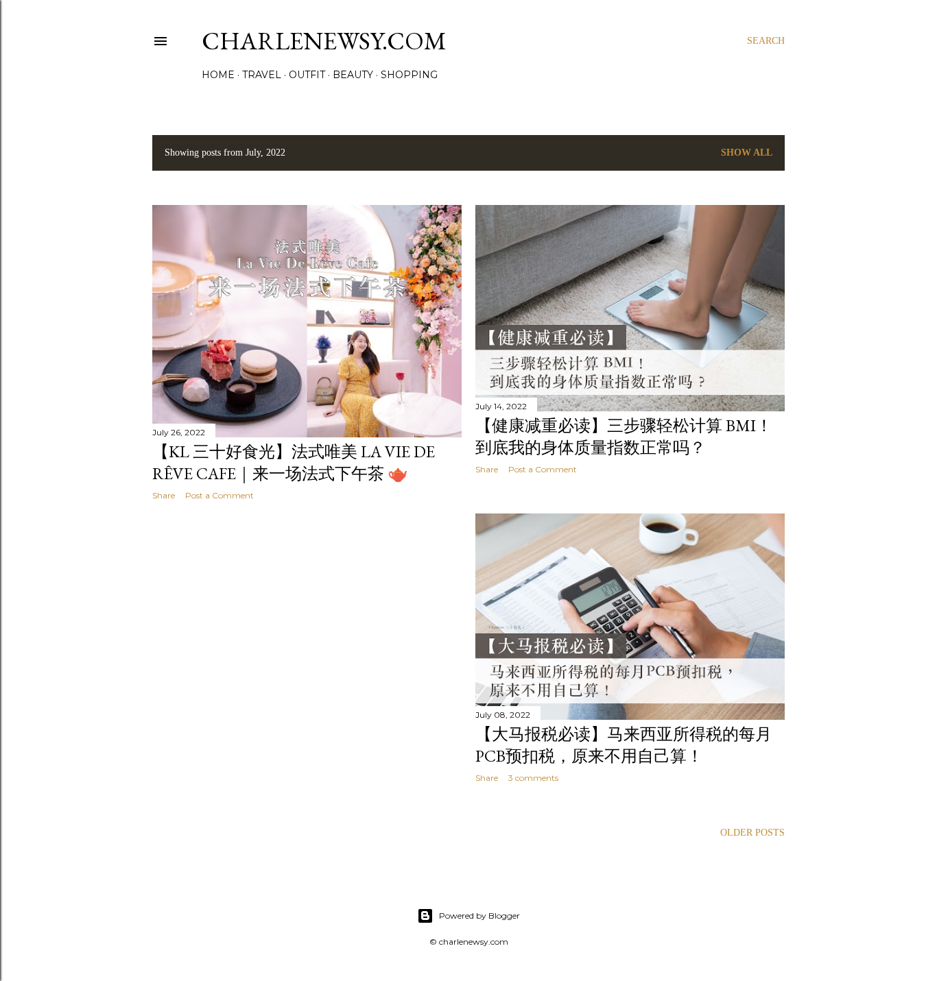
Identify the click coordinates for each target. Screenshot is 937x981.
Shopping (409, 75)
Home (218, 75)
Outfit (307, 75)
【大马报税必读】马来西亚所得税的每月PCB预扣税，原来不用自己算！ (623, 744)
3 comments (533, 778)
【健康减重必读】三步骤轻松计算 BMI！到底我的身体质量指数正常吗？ (623, 436)
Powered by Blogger (479, 915)
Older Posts (752, 832)
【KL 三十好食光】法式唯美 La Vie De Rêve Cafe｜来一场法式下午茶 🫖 (293, 462)
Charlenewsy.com (324, 41)
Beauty (353, 75)
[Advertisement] (307, 631)
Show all (746, 152)
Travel (261, 75)
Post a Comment (219, 495)
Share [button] (163, 495)
